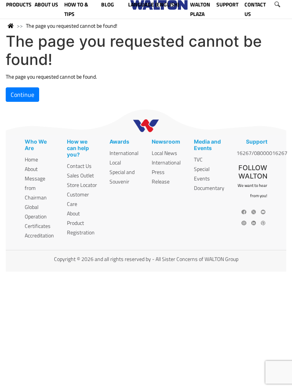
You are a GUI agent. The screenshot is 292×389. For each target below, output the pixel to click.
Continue (22, 94)
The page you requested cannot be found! (71, 26)
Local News (164, 153)
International (124, 153)
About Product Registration (81, 222)
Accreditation (39, 235)
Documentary (209, 188)
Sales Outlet (80, 175)
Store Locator (82, 185)
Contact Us (79, 166)
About (31, 169)
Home (31, 159)
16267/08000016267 (261, 153)
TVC (198, 159)
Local (115, 162)
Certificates (38, 226)
